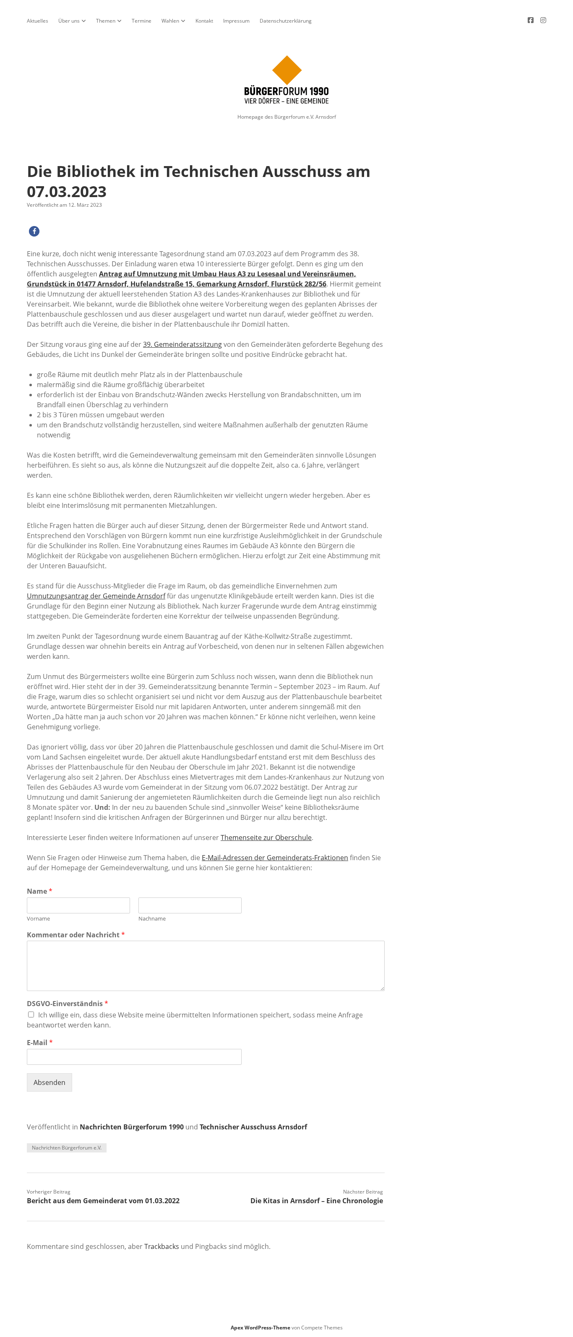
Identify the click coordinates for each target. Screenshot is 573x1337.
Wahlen (170, 20)
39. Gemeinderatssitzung (182, 344)
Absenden (49, 1082)
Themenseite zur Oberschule (266, 837)
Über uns (69, 20)
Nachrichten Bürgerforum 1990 (132, 1127)
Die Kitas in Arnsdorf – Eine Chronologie (316, 1200)
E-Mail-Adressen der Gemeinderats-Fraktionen (275, 857)
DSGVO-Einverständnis (67, 1003)
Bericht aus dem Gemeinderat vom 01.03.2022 (103, 1200)
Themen (105, 20)
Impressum (236, 20)
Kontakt (204, 20)
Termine (141, 20)
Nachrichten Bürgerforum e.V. (67, 1147)
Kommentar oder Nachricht (76, 935)
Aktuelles (37, 20)
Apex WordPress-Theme (260, 1327)
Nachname (152, 918)
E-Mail (40, 1042)
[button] (34, 231)
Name (39, 891)
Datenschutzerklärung (286, 20)
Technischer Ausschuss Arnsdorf (253, 1127)
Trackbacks (161, 1246)
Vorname (38, 918)
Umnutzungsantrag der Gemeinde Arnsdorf (96, 596)
